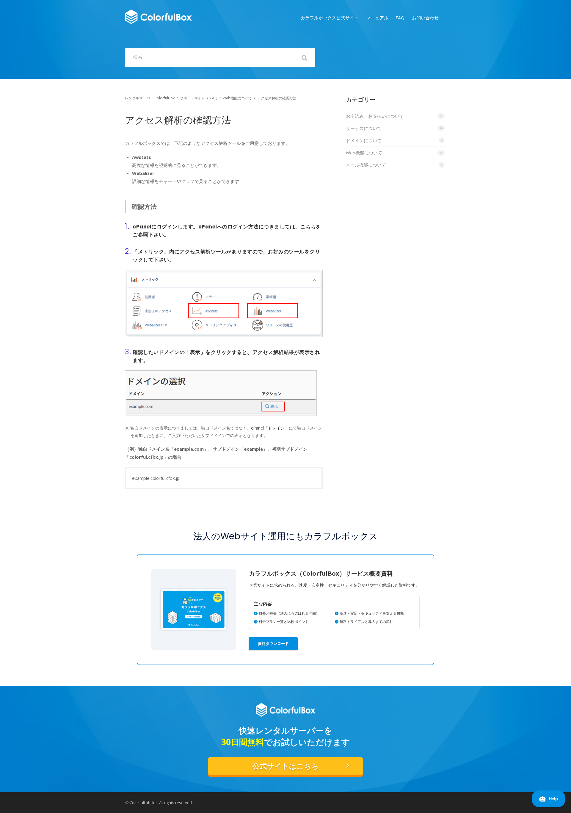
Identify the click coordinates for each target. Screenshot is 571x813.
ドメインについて (364, 140)
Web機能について (237, 98)
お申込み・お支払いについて (375, 116)
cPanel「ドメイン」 (270, 428)
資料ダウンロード (273, 643)
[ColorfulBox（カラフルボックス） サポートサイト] (158, 16)
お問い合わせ (425, 18)
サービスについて (364, 128)
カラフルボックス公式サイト (330, 18)
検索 (137, 57)
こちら (308, 226)
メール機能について (366, 165)
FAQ (400, 18)
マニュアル (377, 18)
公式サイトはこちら (285, 766)
